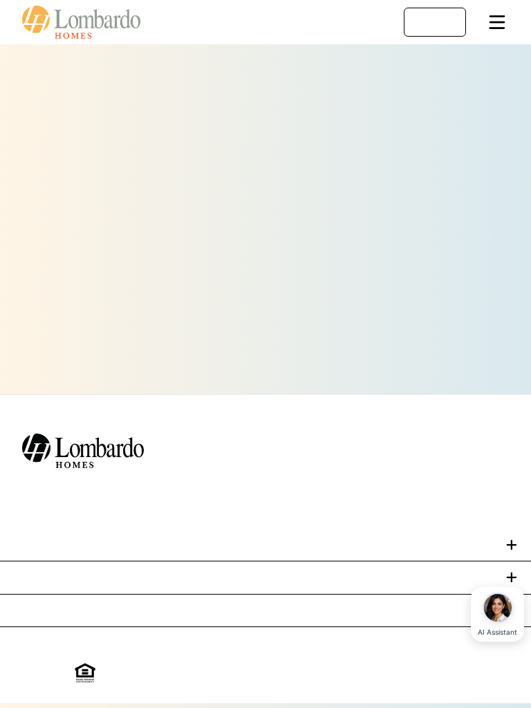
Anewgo (439, 673)
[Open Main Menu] (497, 22)
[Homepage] (88, 22)
